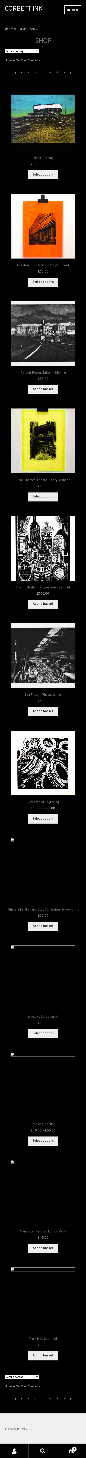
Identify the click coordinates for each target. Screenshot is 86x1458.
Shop (23, 29)
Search (43, 1451)
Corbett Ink (23, 9)
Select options (43, 175)
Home (13, 29)
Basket (66, 1448)
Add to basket (43, 389)
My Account (14, 1451)
